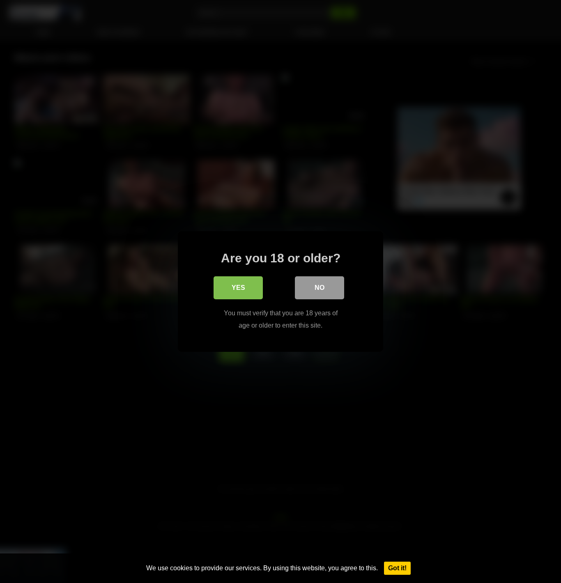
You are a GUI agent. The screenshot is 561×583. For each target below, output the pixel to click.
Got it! (397, 568)
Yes (238, 287)
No (319, 287)
